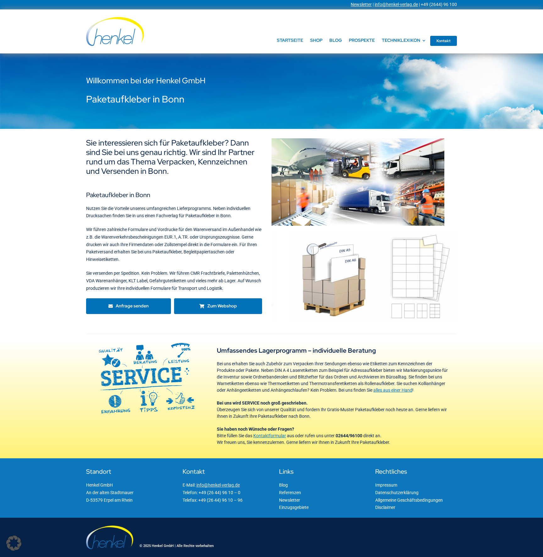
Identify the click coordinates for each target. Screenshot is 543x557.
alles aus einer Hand (392, 390)
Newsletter (361, 4)
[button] (14, 543)
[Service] (146, 342)
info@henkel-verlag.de (396, 4)
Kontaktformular (269, 435)
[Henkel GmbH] (115, 19)
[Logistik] (358, 140)
